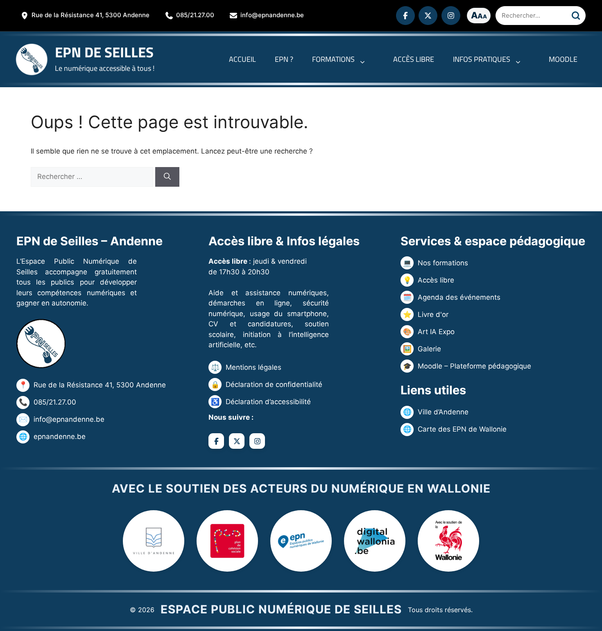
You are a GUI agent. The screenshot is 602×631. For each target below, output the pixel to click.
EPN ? (284, 59)
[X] (428, 15)
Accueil (242, 59)
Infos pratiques (481, 59)
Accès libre (413, 59)
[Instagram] (450, 15)
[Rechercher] (575, 15)
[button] (364, 59)
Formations (333, 59)
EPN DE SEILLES (104, 52)
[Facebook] (405, 15)
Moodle (563, 59)
